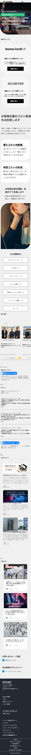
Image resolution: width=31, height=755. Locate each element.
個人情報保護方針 (15, 743)
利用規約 (15, 748)
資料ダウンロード (7, 701)
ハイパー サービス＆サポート (11, 728)
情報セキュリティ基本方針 (15, 741)
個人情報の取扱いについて (15, 745)
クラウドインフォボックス (10, 725)
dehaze (22, 2)
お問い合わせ (6, 713)
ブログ (4, 699)
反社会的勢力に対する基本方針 (15, 750)
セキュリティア (7, 730)
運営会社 (15, 739)
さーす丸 (5, 723)
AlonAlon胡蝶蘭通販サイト (10, 735)
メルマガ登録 (6, 704)
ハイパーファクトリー (9, 732)
